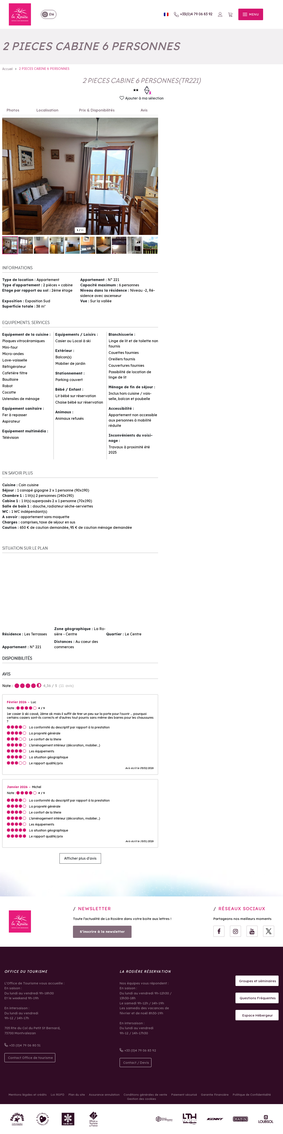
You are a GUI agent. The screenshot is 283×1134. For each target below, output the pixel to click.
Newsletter (94, 908)
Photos (13, 110)
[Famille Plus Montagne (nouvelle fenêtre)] (17, 1119)
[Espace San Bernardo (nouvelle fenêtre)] (164, 1119)
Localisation (47, 110)
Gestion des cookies (141, 1099)
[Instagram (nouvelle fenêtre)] (235, 931)
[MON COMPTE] (220, 14)
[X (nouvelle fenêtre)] (268, 931)
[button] (230, 14)
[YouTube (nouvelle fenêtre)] (252, 931)
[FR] (166, 14)
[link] (46, 14)
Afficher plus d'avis (80, 858)
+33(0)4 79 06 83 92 (196, 14)
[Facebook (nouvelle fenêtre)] (218, 931)
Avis (144, 110)
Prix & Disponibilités (97, 110)
